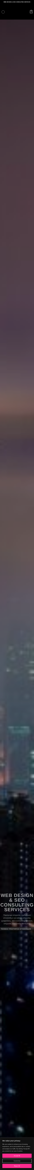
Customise (17, 1161)
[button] (3, 11)
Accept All (17, 1155)
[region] (17, 1154)
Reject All (17, 1166)
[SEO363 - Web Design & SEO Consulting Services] (17, 11)
